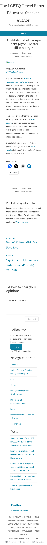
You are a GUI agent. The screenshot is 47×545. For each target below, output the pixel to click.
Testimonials (15, 424)
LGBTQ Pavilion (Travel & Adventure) (23, 524)
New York (29, 56)
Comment (32, 319)
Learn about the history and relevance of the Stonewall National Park (22, 454)
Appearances (15, 364)
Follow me (18, 329)
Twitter (15, 505)
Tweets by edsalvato (19, 510)
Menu (28, 33)
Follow (16, 347)
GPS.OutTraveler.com (14, 72)
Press (12, 409)
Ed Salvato (21, 56)
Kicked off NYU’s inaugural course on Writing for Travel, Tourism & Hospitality (22, 467)
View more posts (23, 222)
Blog (12, 379)
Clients (13, 385)
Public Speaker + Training (23, 519)
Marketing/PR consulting (20, 517)
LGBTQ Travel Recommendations (23, 527)
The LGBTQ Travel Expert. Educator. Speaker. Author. (23, 13)
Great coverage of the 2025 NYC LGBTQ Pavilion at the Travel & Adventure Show (22, 441)
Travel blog (27, 531)
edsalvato (15, 53)
